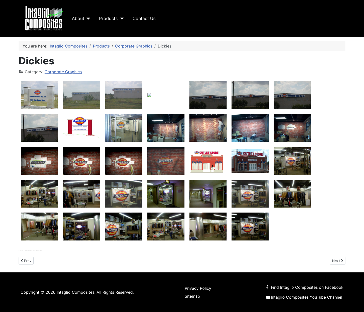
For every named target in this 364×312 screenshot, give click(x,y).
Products (108, 18)
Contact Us (144, 18)
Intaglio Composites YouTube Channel (306, 297)
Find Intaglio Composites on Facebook (307, 287)
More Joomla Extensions (30, 250)
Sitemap (192, 296)
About (78, 18)
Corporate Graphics (63, 71)
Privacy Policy (198, 288)
